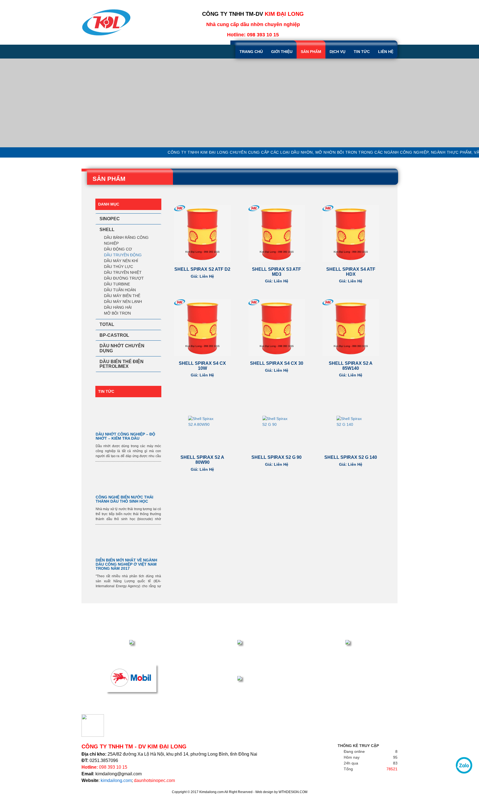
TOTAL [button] (107, 324)
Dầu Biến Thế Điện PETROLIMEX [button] (122, 364)
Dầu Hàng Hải (118, 307)
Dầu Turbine (117, 284)
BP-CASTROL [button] (114, 335)
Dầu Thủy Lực (118, 266)
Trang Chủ (251, 51)
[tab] (128, 219)
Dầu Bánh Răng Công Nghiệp (126, 240)
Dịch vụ (337, 51)
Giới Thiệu (281, 51)
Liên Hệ (385, 51)
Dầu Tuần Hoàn (120, 290)
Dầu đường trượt (124, 278)
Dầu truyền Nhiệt (123, 272)
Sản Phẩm (311, 51)
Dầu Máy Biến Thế (122, 295)
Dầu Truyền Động (123, 255)
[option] (239, 103)
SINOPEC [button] (110, 218)
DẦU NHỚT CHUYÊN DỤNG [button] (122, 348)
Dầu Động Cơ (118, 249)
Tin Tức (362, 51)
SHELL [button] (107, 229)
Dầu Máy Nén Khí (121, 261)
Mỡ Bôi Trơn (117, 313)
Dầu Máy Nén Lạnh (123, 301)
